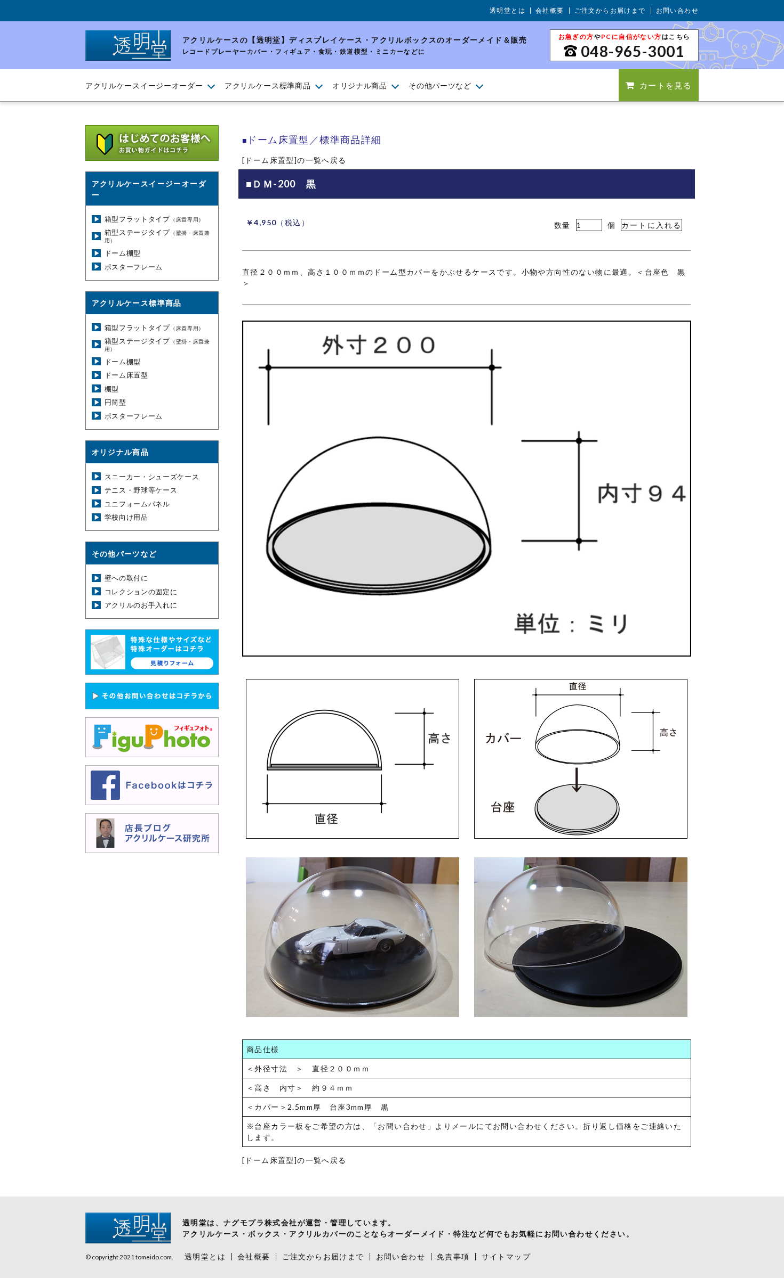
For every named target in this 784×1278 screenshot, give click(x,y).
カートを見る (665, 85)
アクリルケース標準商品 (268, 85)
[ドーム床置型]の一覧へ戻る (294, 160)
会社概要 (549, 10)
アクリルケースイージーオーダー (144, 85)
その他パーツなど (440, 85)
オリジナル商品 (359, 85)
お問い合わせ (677, 10)
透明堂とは (507, 10)
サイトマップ (506, 1256)
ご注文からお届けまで (610, 10)
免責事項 (453, 1256)
